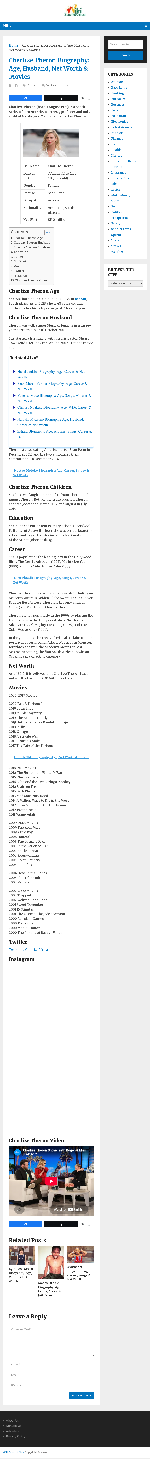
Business (118, 104)
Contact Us (13, 1426)
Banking (117, 93)
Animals (117, 82)
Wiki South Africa (13, 1452)
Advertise (12, 1431)
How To (117, 167)
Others (116, 201)
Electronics (119, 121)
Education (21, 252)
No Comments (57, 85)
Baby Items (119, 87)
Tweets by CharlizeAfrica (28, 950)
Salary (115, 223)
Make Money (120, 195)
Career (18, 256)
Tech (115, 240)
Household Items (123, 161)
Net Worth (21, 261)
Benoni (80, 299)
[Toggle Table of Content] (46, 232)
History (116, 155)
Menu (7, 25)
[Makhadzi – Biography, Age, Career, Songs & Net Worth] (80, 1254)
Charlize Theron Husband (32, 242)
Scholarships (121, 229)
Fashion (117, 133)
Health (116, 150)
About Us (12, 1420)
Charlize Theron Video (31, 280)
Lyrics (115, 189)
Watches (117, 252)
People (32, 85)
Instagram (21, 275)
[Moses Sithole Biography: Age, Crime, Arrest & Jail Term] (51, 1262)
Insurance (118, 172)
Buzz (114, 110)
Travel (116, 246)
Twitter (19, 271)
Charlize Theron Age (28, 238)
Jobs (114, 184)
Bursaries (118, 99)
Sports (116, 235)
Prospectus (119, 218)
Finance (117, 138)
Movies (18, 266)
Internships (120, 178)
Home (13, 45)
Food (114, 144)
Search (126, 55)
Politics (117, 212)
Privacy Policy (15, 1436)
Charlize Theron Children (32, 247)
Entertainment (122, 127)
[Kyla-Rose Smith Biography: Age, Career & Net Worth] (22, 1255)
